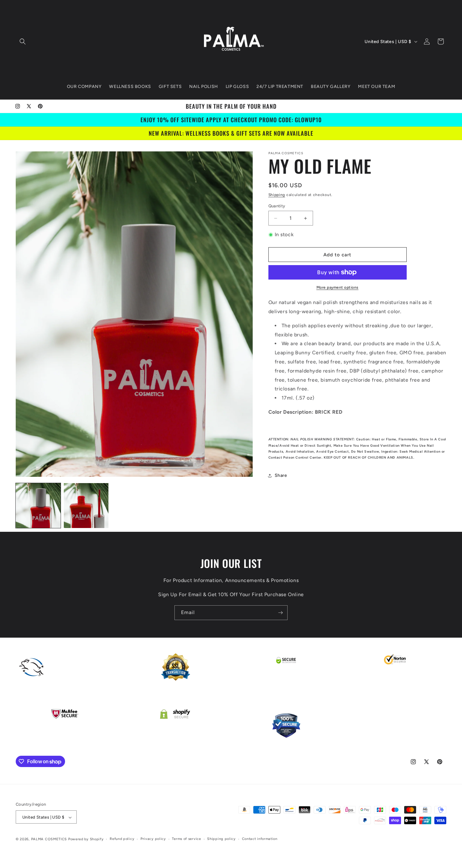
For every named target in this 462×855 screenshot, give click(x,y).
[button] (23, 41)
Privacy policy (153, 839)
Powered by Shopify (86, 839)
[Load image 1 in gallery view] (38, 505)
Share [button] (281, 475)
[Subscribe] (280, 612)
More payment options (337, 287)
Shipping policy (221, 839)
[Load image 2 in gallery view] (86, 505)
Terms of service (186, 839)
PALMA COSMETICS (49, 839)
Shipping (276, 195)
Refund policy (122, 839)
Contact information (260, 839)
